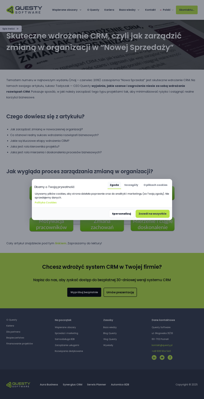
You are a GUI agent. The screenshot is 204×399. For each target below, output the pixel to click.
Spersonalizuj (121, 214)
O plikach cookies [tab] (155, 185)
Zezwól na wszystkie (153, 214)
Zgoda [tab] (114, 185)
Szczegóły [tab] (131, 185)
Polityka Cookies (46, 202)
